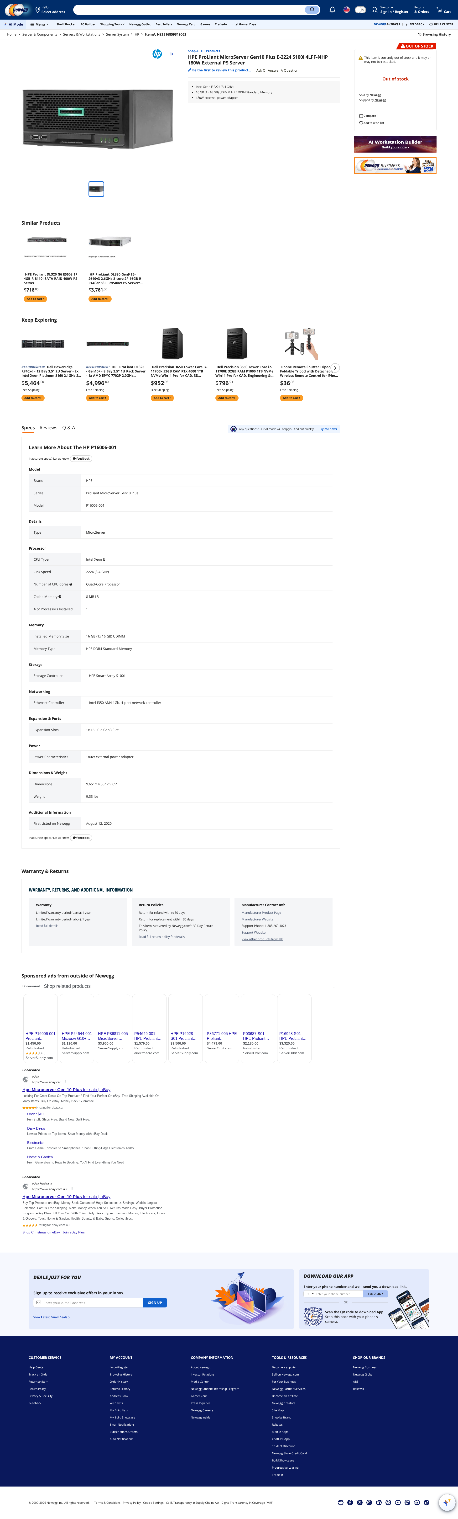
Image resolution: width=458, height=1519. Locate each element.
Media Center (200, 1382)
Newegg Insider (201, 1417)
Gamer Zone (199, 1396)
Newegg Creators (283, 1403)
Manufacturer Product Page (261, 912)
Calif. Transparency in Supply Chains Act (192, 1503)
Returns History (120, 1389)
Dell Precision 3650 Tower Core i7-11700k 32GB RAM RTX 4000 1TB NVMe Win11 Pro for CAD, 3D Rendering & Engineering (179, 371)
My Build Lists (119, 1410)
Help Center (37, 1367)
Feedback (82, 459)
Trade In (277, 1475)
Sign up (155, 1302)
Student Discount (283, 1446)
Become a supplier (284, 1367)
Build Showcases (283, 1460)
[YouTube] (398, 1502)
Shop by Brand (281, 1417)
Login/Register (119, 1367)
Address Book (119, 1396)
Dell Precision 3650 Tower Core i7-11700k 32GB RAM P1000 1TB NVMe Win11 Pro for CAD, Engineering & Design (244, 371)
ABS (356, 1382)
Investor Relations (202, 1374)
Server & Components (39, 34)
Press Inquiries (200, 1403)
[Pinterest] (388, 1502)
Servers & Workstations (81, 34)
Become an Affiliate (285, 1396)
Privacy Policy (132, 1503)
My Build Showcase (122, 1417)
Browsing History (121, 1374)
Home (11, 34)
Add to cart (35, 299)
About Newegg (200, 1367)
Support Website (253, 932)
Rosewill (358, 1389)
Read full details (47, 926)
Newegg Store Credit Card (289, 1453)
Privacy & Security (40, 1396)
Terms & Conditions (107, 1503)
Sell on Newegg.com (285, 1374)
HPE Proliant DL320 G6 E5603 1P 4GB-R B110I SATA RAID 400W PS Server (51, 278)
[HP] (159, 54)
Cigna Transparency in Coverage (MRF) (247, 1503)
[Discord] (417, 1502)
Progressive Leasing (285, 1468)
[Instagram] (369, 1502)
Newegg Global (363, 1374)
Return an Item (38, 1382)
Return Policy (37, 1389)
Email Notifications (122, 1425)
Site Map (278, 1410)
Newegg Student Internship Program (215, 1389)
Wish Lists (116, 1403)
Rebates (277, 1425)
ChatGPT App (281, 1439)
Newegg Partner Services (289, 1389)
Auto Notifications (121, 1439)
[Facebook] (350, 1502)
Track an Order (39, 1374)
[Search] (312, 10)
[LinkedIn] (379, 1502)
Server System (117, 34)
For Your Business (284, 1382)
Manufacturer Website (257, 919)
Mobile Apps (280, 1432)
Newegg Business (365, 1367)
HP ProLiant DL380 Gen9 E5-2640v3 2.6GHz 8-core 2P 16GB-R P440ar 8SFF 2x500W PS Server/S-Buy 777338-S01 (115, 278)
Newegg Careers (202, 1410)
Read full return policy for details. (162, 937)
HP (137, 34)
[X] (360, 1502)
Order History (119, 1382)
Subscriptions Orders (124, 1432)
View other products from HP (262, 939)
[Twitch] (407, 1502)
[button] (50, 9)
